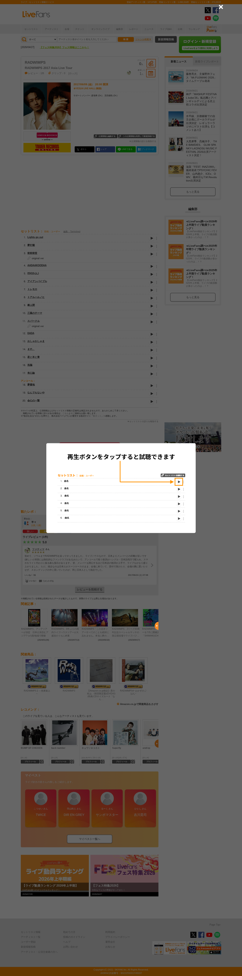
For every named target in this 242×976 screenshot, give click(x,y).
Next (156, 626)
